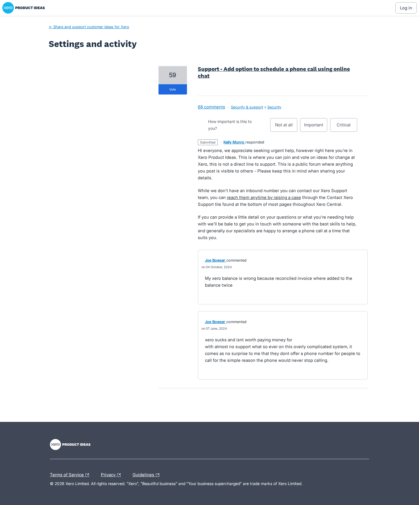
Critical (347, 127)
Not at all (286, 127)
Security (274, 107)
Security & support (247, 107)
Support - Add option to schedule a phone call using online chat (274, 72)
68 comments (211, 107)
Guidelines (144, 474)
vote (172, 89)
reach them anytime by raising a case (264, 197)
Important (315, 127)
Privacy (109, 474)
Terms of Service (67, 474)
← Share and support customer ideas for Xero (89, 26)
